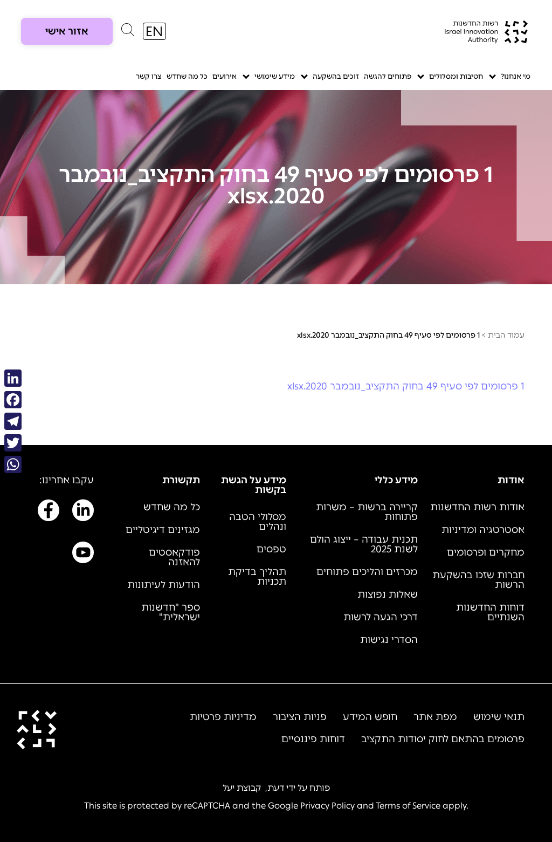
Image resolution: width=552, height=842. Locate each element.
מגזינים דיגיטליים (163, 530)
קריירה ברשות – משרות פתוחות (367, 512)
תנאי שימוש (499, 717)
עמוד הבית (506, 335)
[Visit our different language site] (154, 31)
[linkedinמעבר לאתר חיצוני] (83, 512)
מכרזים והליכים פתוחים (367, 572)
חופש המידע (370, 717)
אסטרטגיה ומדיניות (483, 530)
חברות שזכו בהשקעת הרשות (478, 580)
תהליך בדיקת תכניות (257, 576)
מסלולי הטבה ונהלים (257, 521)
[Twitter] (13, 443)
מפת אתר (435, 717)
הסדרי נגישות (389, 640)
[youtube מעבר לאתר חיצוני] (83, 554)
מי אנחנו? (515, 76)
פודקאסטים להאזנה (174, 557)
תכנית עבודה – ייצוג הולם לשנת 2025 (364, 544)
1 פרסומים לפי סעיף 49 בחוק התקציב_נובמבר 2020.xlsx (406, 386)
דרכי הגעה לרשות (380, 617)
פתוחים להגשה (387, 76)
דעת (275, 788)
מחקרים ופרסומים (486, 552)
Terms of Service (408, 805)
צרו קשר (149, 76)
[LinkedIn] (13, 378)
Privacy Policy (327, 805)
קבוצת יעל (242, 788)
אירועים (224, 76)
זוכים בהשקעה (336, 76)
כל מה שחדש (187, 76)
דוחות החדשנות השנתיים (490, 612)
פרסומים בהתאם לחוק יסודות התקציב (443, 739)
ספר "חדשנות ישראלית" (170, 612)
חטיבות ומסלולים (456, 76)
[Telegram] (13, 421)
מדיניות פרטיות (223, 717)
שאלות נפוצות (387, 594)
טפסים (271, 549)
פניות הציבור (300, 717)
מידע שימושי (274, 76)
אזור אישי (66, 31)
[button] (127, 32)
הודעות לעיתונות (163, 585)
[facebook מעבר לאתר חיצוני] (48, 512)
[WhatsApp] (13, 464)
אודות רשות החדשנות (477, 507)
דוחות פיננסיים (313, 739)
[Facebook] (13, 399)
